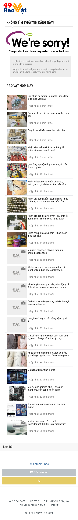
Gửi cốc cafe (17, 501)
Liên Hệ (54, 505)
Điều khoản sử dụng (56, 501)
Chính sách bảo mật (32, 505)
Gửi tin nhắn (40, 472)
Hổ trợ (34, 501)
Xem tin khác (41, 463)
